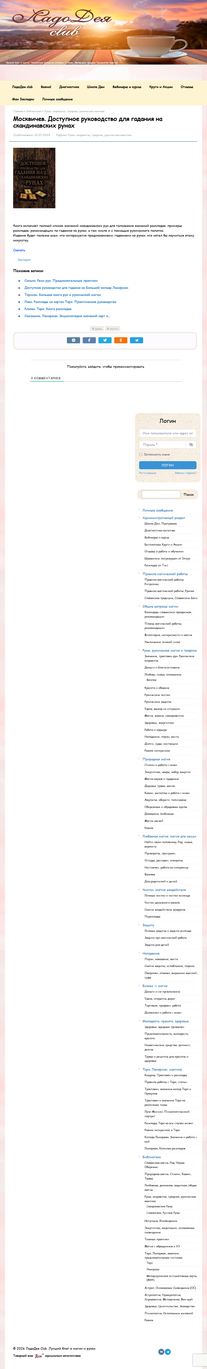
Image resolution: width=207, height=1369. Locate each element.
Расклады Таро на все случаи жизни (169, 1123)
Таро (150, 1263)
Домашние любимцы (159, 814)
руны (98, 329)
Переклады (152, 916)
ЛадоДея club (22, 86)
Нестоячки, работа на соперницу (166, 867)
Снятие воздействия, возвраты (165, 909)
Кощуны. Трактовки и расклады (166, 1075)
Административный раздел (164, 517)
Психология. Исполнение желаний (169, 1313)
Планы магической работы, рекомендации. (163, 625)
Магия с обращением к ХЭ (162, 1246)
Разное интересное (157, 750)
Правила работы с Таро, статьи (166, 1082)
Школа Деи (96, 86)
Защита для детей (157, 945)
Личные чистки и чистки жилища (167, 895)
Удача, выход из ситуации (162, 709)
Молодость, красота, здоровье (166, 1021)
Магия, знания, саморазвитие (164, 715)
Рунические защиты (158, 702)
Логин (168, 465)
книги (114, 329)
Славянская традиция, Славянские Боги (171, 598)
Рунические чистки (157, 695)
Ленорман (153, 1269)
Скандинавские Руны (159, 1206)
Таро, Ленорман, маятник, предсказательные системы (163, 1255)
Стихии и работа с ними (161, 765)
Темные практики (157, 1239)
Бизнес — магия (155, 985)
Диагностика (69, 86)
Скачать (19, 250)
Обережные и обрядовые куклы (166, 807)
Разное (149, 828)
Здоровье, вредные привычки (164, 1027)
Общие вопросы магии (160, 606)
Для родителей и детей (161, 881)
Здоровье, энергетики (159, 723)
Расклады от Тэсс (156, 565)
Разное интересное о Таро (162, 1130)
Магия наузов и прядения (162, 779)
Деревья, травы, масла (160, 786)
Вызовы (151, 680)
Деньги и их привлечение (162, 991)
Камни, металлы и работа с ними (167, 793)
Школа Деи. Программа (161, 523)
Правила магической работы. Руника (169, 591)
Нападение (151, 953)
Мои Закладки (23, 99)
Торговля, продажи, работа (163, 1005)
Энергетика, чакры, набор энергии (168, 772)
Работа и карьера (156, 730)
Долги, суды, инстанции (161, 744)
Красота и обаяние (157, 688)
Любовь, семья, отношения (163, 674)
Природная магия (156, 759)
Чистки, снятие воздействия (164, 889)
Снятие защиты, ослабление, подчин (169, 966)
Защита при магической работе (166, 937)
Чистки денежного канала (162, 902)
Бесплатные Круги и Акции (163, 544)
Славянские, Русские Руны (163, 1213)
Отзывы (187, 86)
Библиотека (152, 1156)
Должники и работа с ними (163, 1012)
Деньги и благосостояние (162, 667)
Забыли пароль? (185, 473)
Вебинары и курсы (127, 86)
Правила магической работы (165, 573)
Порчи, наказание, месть (161, 959)
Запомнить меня (157, 454)
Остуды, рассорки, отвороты (164, 860)
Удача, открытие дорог (160, 998)
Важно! (46, 86)
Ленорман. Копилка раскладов (165, 1148)
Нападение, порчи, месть (162, 736)
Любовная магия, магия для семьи (169, 836)
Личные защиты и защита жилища (168, 931)
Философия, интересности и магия (168, 635)
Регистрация (147, 473)
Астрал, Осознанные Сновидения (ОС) (170, 1288)
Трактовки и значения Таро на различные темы (165, 1102)
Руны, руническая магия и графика (170, 650)
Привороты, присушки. (160, 853)
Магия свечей (154, 821)
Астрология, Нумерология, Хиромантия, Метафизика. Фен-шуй (169, 1297)
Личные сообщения (57, 99)
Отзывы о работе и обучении (164, 551)
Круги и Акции (161, 86)
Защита (148, 925)
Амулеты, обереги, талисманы (165, 800)
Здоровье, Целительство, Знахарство (170, 1306)
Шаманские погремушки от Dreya (167, 558)
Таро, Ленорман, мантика (162, 1069)
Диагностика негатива (160, 530)
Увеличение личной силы (162, 642)
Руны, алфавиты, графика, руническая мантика (99, 135)
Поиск (189, 494)
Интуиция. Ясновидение (161, 1221)
